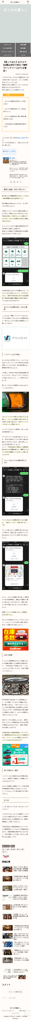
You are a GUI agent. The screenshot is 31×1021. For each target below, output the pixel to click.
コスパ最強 (6, 849)
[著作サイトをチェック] (10, 181)
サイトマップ (15, 1013)
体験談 (13, 849)
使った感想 (21, 849)
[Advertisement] (15, 29)
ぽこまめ (12, 158)
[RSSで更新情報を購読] (20, 181)
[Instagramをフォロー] (14, 181)
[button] (26, 529)
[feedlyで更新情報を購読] (17, 181)
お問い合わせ (23, 1010)
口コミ (5, 852)
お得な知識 (6, 846)
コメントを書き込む (15, 992)
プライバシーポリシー (8, 1010)
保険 (13, 846)
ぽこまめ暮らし (15, 2)
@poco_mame (20, 137)
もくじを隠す (11, 151)
